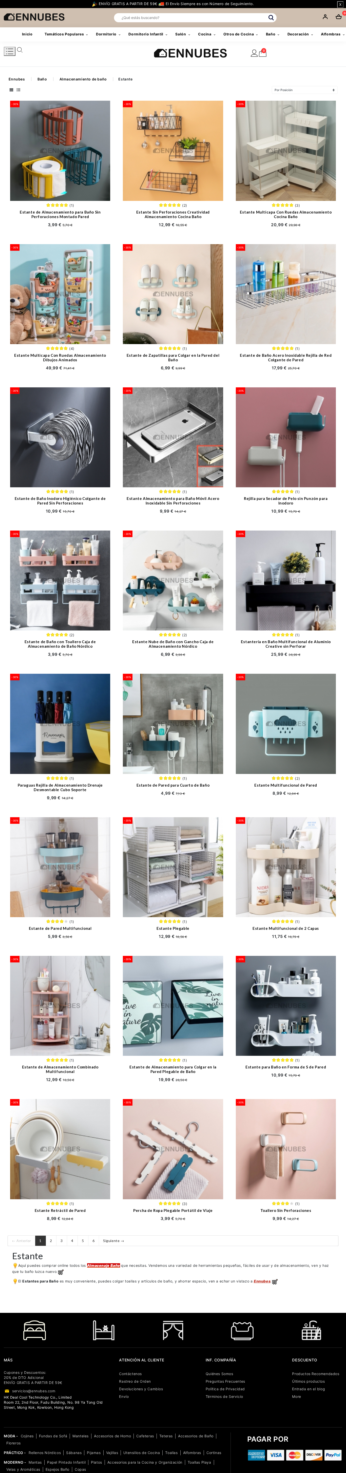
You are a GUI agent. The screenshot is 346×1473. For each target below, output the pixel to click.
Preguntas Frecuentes (225, 1381)
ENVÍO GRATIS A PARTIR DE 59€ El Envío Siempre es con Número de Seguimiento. (176, 4)
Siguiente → (113, 1240)
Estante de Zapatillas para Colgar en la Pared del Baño (173, 357)
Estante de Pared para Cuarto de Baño (173, 785)
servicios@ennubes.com (33, 1391)
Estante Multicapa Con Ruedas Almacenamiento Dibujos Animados (60, 357)
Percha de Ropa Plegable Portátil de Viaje (173, 1210)
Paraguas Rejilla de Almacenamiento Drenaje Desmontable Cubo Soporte (60, 787)
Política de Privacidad (225, 1389)
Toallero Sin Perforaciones (285, 1210)
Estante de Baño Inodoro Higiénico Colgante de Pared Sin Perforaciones (60, 500)
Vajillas (112, 1452)
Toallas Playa (199, 1462)
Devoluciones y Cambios (141, 1389)
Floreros (13, 1443)
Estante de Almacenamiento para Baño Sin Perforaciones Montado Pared (60, 214)
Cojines (27, 1436)
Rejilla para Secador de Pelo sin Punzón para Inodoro (286, 500)
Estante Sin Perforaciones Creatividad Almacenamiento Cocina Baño (173, 214)
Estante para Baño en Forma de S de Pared (285, 1067)
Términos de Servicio (224, 1396)
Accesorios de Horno (112, 1436)
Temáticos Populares (64, 34)
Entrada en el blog (308, 1389)
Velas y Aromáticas (23, 1469)
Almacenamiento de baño (83, 79)
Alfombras (192, 1452)
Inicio (27, 34)
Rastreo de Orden (135, 1381)
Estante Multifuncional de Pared (285, 785)
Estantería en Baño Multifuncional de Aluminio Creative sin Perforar (286, 643)
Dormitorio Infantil (145, 34)
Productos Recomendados (315, 1374)
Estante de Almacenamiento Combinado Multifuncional (60, 1069)
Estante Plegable (173, 928)
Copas (80, 1469)
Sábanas (74, 1452)
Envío (124, 1396)
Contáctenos (130, 1374)
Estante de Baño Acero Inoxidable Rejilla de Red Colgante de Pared (286, 357)
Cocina (205, 34)
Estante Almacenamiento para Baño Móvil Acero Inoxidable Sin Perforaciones (173, 500)
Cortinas (213, 1452)
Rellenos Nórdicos (45, 1452)
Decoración (298, 34)
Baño (270, 34)
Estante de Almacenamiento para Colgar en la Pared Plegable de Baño (173, 1069)
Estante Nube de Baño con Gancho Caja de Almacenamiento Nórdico (173, 643)
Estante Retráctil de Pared (60, 1210)
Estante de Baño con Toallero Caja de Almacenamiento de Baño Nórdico (60, 643)
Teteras (166, 1436)
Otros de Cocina (238, 34)
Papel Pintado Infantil (66, 1462)
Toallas (171, 1452)
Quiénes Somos (219, 1374)
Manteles (80, 1436)
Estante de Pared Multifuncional (60, 928)
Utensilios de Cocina (141, 1452)
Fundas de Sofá (53, 1436)
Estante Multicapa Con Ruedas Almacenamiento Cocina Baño (286, 214)
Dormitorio (106, 34)
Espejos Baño (57, 1469)
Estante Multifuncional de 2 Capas (286, 928)
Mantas (35, 1462)
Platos (96, 1462)
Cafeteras (145, 1436)
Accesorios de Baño (196, 1436)
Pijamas (94, 1452)
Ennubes (17, 79)
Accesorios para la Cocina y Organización (144, 1462)
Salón (180, 34)
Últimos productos (308, 1381)
